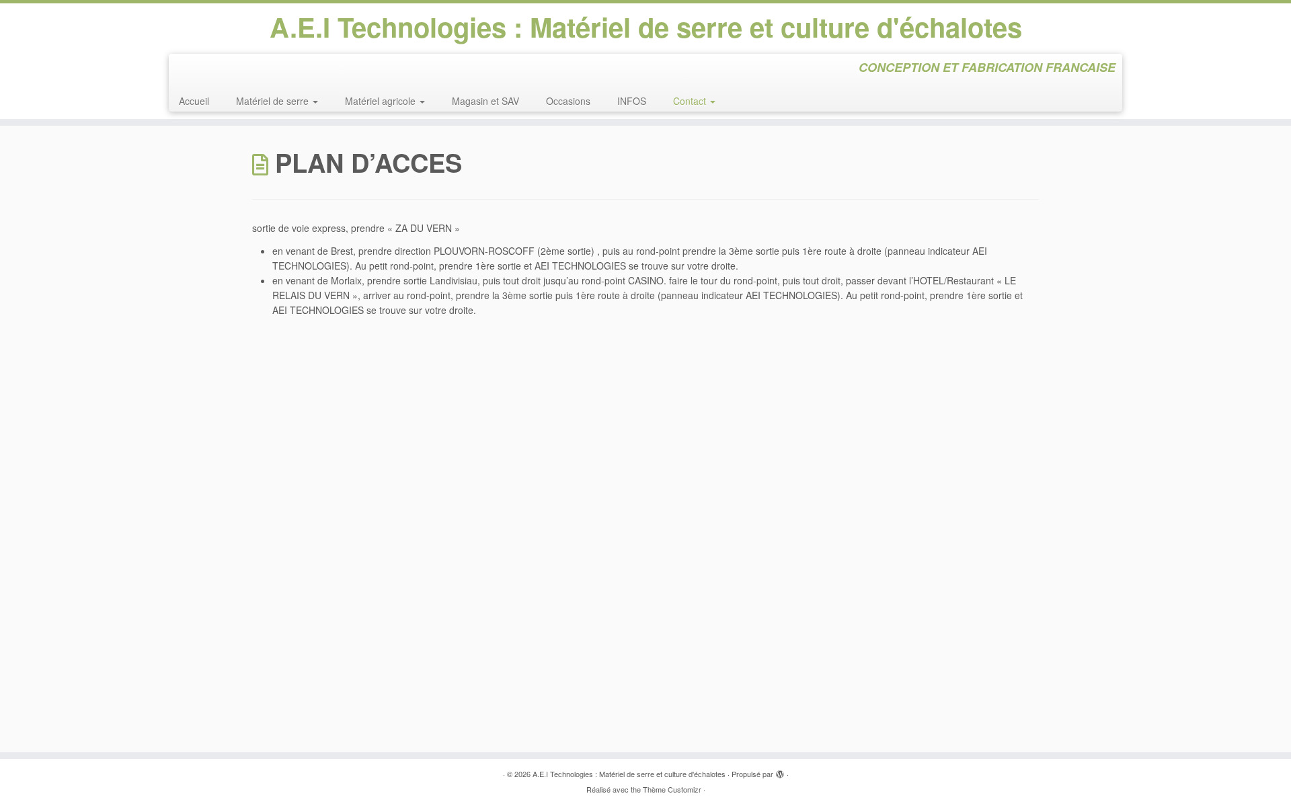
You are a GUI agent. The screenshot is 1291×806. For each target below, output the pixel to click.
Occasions (568, 101)
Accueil (194, 101)
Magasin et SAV (485, 101)
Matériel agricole (381, 101)
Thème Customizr (672, 789)
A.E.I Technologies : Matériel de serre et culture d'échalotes (646, 27)
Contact (691, 101)
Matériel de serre (273, 101)
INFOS (631, 101)
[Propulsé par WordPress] (780, 771)
